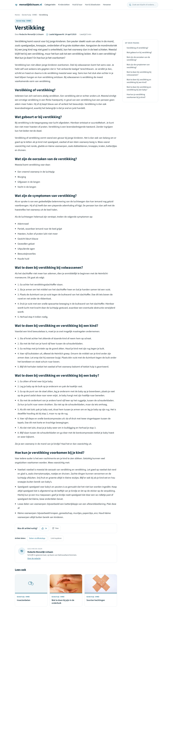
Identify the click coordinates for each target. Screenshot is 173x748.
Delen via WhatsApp (37, 538)
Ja (46, 528)
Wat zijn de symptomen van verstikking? (138, 66)
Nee (57, 528)
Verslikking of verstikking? (137, 47)
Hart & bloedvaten (92, 4)
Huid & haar (77, 4)
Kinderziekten (64, 4)
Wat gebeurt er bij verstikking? (139, 52)
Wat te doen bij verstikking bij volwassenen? (139, 73)
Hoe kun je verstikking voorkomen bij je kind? (136, 96)
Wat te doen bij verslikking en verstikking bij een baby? (139, 88)
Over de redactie (34, 558)
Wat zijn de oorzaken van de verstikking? (138, 58)
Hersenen (107, 4)
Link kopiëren (56, 538)
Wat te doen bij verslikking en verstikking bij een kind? (139, 81)
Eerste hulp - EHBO (29, 15)
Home (17, 15)
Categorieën (50, 4)
